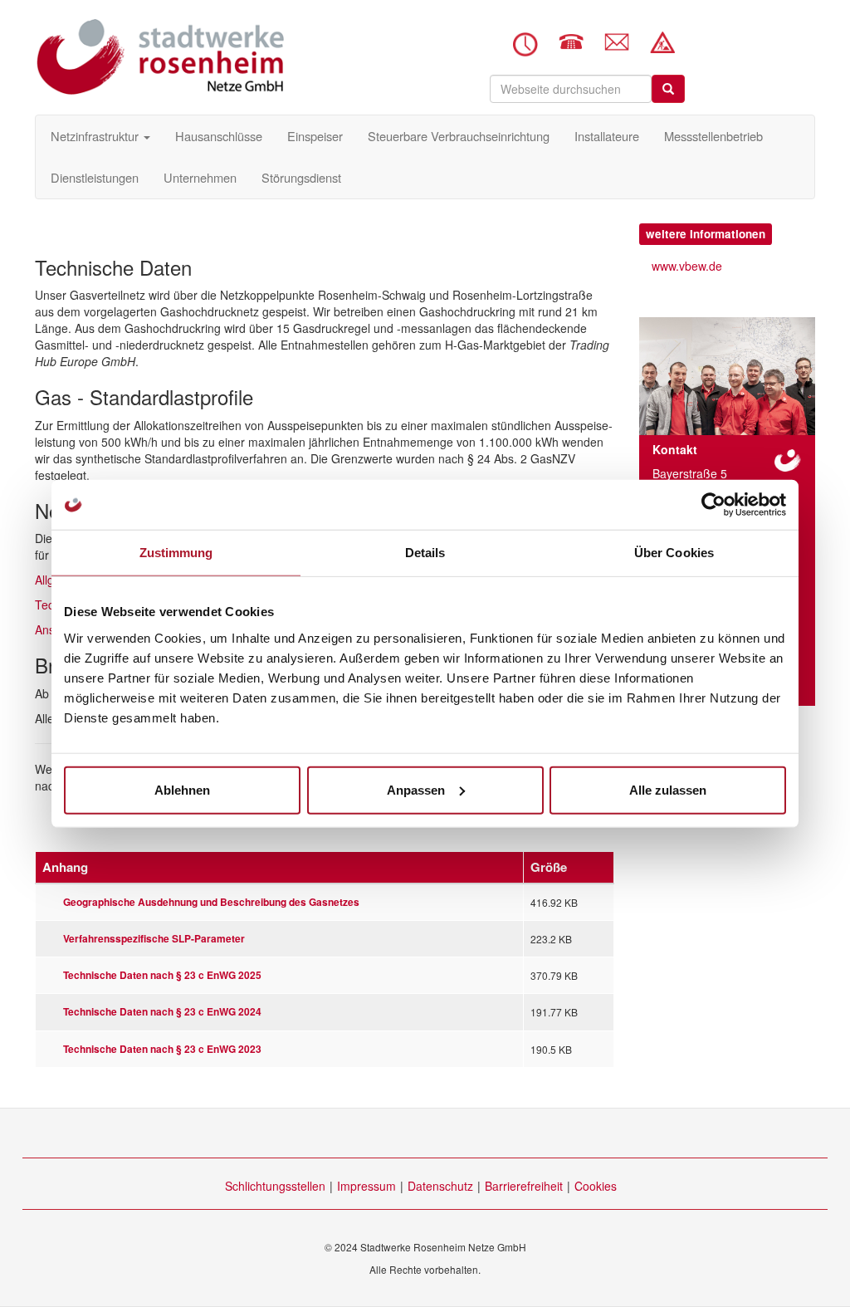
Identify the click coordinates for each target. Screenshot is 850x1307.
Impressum (366, 1185)
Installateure (606, 135)
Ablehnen (182, 789)
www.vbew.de (687, 265)
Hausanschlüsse (218, 135)
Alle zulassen (667, 789)
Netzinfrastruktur (96, 135)
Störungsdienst (301, 177)
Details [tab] (425, 553)
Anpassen (416, 789)
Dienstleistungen (95, 177)
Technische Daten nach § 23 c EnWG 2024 (162, 1012)
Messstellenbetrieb (713, 135)
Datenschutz (440, 1185)
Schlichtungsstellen (275, 1185)
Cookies (595, 1185)
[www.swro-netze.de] (159, 57)
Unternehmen (200, 177)
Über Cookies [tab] (674, 553)
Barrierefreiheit (524, 1185)
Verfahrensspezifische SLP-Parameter (154, 939)
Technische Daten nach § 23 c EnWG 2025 (162, 975)
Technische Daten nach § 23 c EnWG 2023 (162, 1049)
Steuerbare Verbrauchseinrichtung (459, 135)
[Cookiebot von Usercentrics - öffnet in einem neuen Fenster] (713, 504)
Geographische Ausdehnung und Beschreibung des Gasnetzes (211, 902)
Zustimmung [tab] (176, 553)
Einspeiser (315, 135)
